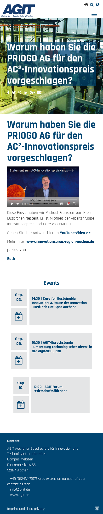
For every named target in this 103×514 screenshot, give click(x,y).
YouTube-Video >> (75, 233)
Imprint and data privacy (26, 508)
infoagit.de (18, 489)
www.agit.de (18, 494)
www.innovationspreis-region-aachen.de (60, 241)
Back (11, 258)
